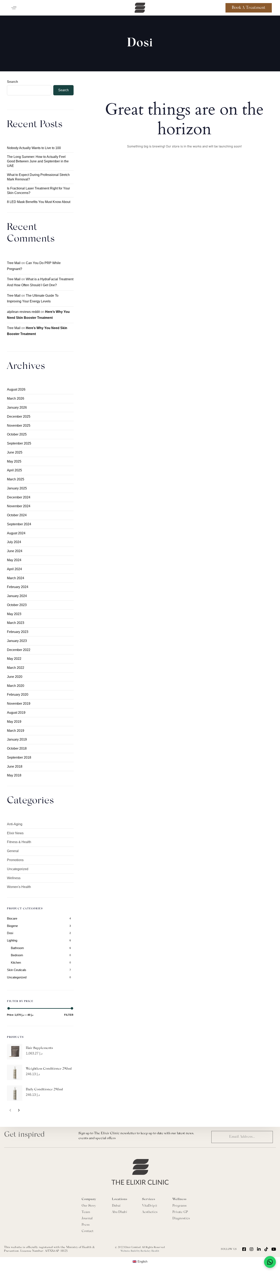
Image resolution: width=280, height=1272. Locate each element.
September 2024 (19, 524)
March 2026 (15, 398)
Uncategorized (17, 869)
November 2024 (18, 506)
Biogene (12, 926)
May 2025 (14, 461)
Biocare (12, 918)
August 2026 (16, 389)
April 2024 (14, 569)
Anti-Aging (14, 824)
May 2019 (14, 721)
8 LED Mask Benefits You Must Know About (38, 202)
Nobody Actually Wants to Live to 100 (34, 148)
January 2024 (17, 596)
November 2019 (18, 703)
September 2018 (19, 757)
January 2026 (17, 407)
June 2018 (14, 766)
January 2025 (17, 488)
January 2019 (17, 739)
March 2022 (15, 667)
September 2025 (19, 443)
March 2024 (15, 578)
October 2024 (17, 515)
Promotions (15, 860)
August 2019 (16, 712)
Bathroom (17, 948)
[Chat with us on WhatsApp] (270, 1262)
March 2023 (15, 623)
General (13, 851)
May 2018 (14, 775)
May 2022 (14, 658)
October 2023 (17, 605)
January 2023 (17, 641)
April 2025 (14, 470)
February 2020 (17, 694)
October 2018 (17, 748)
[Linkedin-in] (259, 1249)
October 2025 (17, 434)
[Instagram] (251, 1249)
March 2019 (15, 730)
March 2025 (15, 479)
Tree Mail (13, 263)
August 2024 (16, 533)
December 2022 (18, 650)
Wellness (13, 878)
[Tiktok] (266, 1249)
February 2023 (17, 632)
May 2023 (14, 614)
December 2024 (18, 497)
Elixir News (15, 833)
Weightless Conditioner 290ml (49, 1068)
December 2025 (18, 416)
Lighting (12, 940)
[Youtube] (274, 1249)
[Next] (19, 1110)
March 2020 (15, 685)
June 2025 (14, 452)
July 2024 (14, 542)
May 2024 (14, 560)
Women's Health (19, 887)
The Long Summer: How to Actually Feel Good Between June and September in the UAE (38, 161)
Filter (69, 1014)
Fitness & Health (19, 842)
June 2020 (14, 676)
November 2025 (18, 425)
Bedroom (17, 955)
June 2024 (14, 551)
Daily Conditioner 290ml (44, 1089)
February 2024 (17, 587)
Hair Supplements (39, 1048)
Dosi (10, 933)
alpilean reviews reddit (23, 311)
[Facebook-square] (244, 1249)
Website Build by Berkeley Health (140, 1251)
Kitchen (16, 962)
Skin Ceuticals (16, 970)
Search (12, 81)
